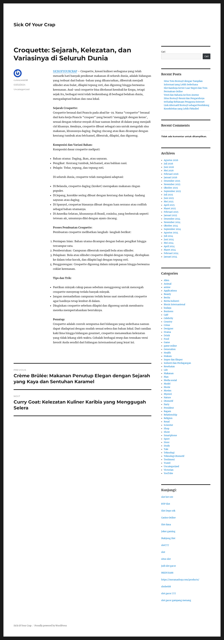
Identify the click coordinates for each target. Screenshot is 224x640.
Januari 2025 (170, 215)
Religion (168, 418)
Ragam (167, 411)
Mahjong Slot (168, 538)
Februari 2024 (171, 253)
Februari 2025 (171, 212)
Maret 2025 (170, 208)
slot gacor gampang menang (176, 600)
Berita (167, 297)
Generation (170, 349)
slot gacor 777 (168, 593)
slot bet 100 (167, 497)
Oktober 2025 (171, 187)
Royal (167, 421)
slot (163, 552)
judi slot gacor (168, 566)
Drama (167, 332)
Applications (170, 290)
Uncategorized (22, 89)
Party (166, 404)
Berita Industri (171, 301)
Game (167, 342)
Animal (167, 283)
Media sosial (170, 380)
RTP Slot (165, 503)
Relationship (170, 414)
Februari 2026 (171, 174)
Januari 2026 (170, 177)
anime (167, 287)
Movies (167, 390)
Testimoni (169, 459)
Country (168, 321)
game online (170, 345)
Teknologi (169, 452)
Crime (167, 325)
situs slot (166, 559)
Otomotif (168, 401)
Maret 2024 (170, 249)
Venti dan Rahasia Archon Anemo (181, 95)
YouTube (168, 473)
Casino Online (168, 517)
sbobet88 (166, 586)
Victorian (168, 470)
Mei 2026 (169, 170)
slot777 (165, 545)
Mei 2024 (168, 243)
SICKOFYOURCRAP (65, 71)
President (169, 407)
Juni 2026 (169, 167)
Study (167, 445)
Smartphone (170, 435)
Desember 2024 (172, 218)
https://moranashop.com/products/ (180, 579)
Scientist (168, 425)
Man (166, 376)
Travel (167, 463)
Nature (167, 397)
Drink (167, 335)
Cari (163, 51)
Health (167, 352)
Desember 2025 (172, 181)
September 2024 (172, 229)
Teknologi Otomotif (174, 456)
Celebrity (168, 318)
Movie (167, 387)
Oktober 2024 (171, 225)
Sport (167, 438)
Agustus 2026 (171, 160)
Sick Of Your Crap (34, 24)
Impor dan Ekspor (173, 359)
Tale (166, 449)
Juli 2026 (168, 163)
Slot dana (166, 524)
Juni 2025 (169, 198)
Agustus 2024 (171, 232)
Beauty (167, 294)
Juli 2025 (168, 194)
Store (166, 442)
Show (167, 432)
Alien (166, 280)
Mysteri (168, 394)
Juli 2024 (168, 236)
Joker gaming (168, 531)
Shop (166, 428)
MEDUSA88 (167, 572)
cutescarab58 (21, 80)
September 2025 (172, 191)
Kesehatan (169, 366)
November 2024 (172, 222)
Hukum (168, 356)
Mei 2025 (168, 201)
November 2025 (172, 184)
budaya (167, 308)
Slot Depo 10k (168, 510)
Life (166, 370)
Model (167, 383)
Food (166, 339)
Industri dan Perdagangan (177, 363)
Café (166, 314)
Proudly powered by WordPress (50, 625)
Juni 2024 (169, 239)
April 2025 (169, 205)
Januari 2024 (170, 256)
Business (168, 311)
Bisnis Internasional (174, 304)
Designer (168, 328)
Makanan (169, 373)
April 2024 (169, 246)
